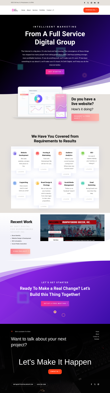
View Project (20, 251)
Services (35, 10)
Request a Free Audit (82, 117)
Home (23, 10)
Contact (49, 10)
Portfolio (42, 10)
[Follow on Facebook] (84, 2)
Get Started (55, 71)
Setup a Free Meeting (55, 303)
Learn (21, 171)
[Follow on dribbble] (98, 2)
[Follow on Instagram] (91, 2)
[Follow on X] (88, 2)
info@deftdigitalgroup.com (23, 384)
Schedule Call (90, 10)
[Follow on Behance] (95, 2)
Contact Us (96, 336)
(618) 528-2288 (41, 384)
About (29, 10)
